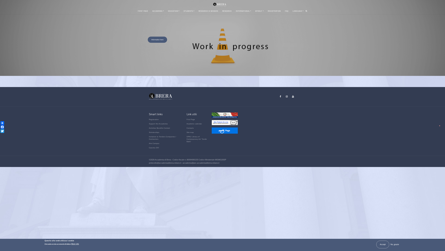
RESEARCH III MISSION (208, 11)
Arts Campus (154, 143)
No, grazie (395, 244)
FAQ (286, 11)
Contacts (190, 128)
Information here (157, 40)
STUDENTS (188, 11)
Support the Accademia (158, 124)
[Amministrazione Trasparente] (225, 115)
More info (75, 244)
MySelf (258, 11)
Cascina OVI (154, 148)
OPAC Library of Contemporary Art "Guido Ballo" (197, 139)
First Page (191, 119)
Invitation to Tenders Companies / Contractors (162, 138)
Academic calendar (194, 124)
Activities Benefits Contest (159, 128)
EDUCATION (173, 11)
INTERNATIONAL (243, 11)
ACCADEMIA (157, 11)
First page (143, 11)
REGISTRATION (274, 11)
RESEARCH (227, 11)
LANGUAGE (297, 11)
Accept (383, 244)
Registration (154, 119)
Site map (190, 132)
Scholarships (154, 132)
